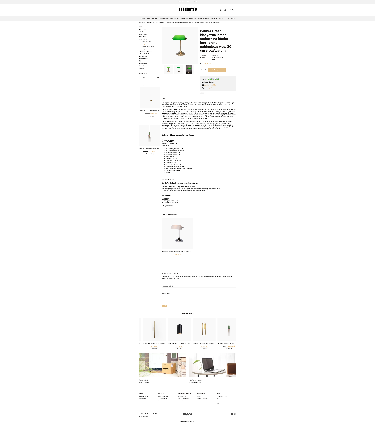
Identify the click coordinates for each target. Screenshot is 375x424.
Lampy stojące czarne (147, 49)
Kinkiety (141, 31)
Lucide (211, 82)
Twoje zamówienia (163, 396)
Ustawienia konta (162, 398)
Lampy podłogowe (146, 41)
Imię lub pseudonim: (168, 286)
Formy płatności (182, 396)
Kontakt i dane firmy (222, 396)
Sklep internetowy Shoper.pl (187, 421)
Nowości (141, 66)
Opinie (218, 398)
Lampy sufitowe (143, 36)
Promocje (141, 68)
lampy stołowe (143, 56)
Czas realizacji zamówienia (185, 401)
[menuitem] (143, 18)
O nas (218, 401)
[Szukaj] (158, 77)
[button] (208, 85)
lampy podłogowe (143, 58)
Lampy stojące (143, 39)
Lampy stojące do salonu (148, 46)
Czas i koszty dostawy (183, 398)
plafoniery (141, 61)
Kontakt (199, 396)
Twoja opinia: (166, 293)
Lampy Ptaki (142, 29)
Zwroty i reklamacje (144, 401)
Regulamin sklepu (143, 396)
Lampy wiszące (143, 34)
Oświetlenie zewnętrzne (145, 51)
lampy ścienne (143, 63)
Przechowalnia (162, 401)
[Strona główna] (187, 10)
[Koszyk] (233, 11)
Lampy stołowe (145, 44)
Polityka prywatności (202, 398)
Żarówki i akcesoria (144, 53)
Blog (218, 403)
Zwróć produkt (142, 398)
